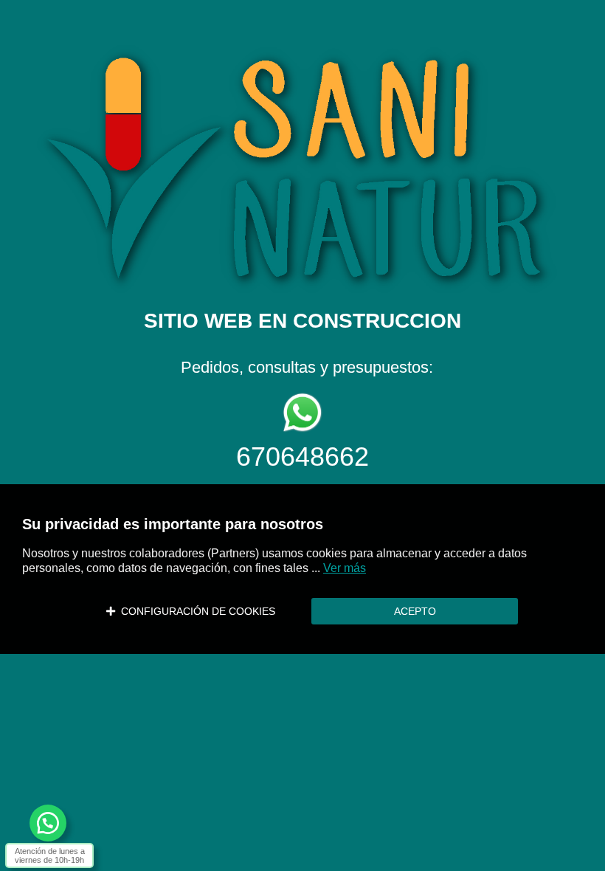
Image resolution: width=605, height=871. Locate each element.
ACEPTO (415, 611)
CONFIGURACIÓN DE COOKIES (195, 611)
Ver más (344, 568)
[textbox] (302, 242)
